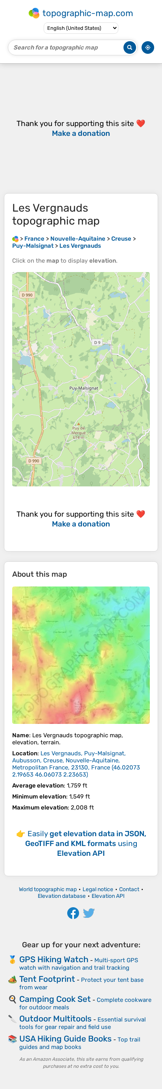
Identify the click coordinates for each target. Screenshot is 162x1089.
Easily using (85, 843)
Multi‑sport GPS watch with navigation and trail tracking (78, 964)
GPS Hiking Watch (53, 959)
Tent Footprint (47, 979)
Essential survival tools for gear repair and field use (82, 1023)
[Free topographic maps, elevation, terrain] (15, 238)
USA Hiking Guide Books (65, 1038)
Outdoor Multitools (55, 1018)
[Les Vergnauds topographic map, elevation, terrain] (81, 655)
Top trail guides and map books (79, 1043)
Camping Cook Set (55, 999)
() (76, 764)
